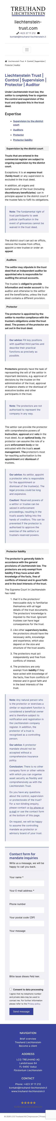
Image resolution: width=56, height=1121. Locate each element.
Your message (17, 930)
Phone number (17, 904)
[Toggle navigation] (27, 50)
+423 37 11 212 (27, 33)
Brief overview (28, 1038)
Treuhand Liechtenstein (28, 1042)
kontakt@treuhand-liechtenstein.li (28, 36)
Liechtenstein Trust (16, 61)
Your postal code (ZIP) (22, 917)
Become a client (28, 1045)
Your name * (16, 877)
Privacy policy (34, 1004)
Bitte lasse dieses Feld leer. (24, 976)
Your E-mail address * (21, 890)
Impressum (33, 1116)
